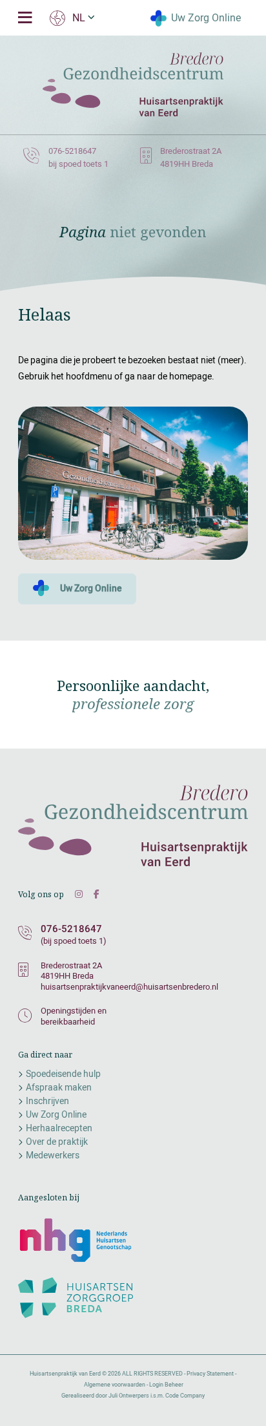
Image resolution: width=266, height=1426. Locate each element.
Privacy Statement (210, 1373)
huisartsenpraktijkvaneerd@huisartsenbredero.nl (129, 986)
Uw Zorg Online (205, 17)
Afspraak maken (59, 1087)
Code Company (185, 1395)
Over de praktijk (57, 1141)
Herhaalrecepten (59, 1128)
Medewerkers (52, 1155)
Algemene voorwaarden (114, 1384)
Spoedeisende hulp (63, 1073)
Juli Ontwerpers (128, 1395)
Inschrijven (47, 1100)
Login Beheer (166, 1384)
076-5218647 (71, 929)
